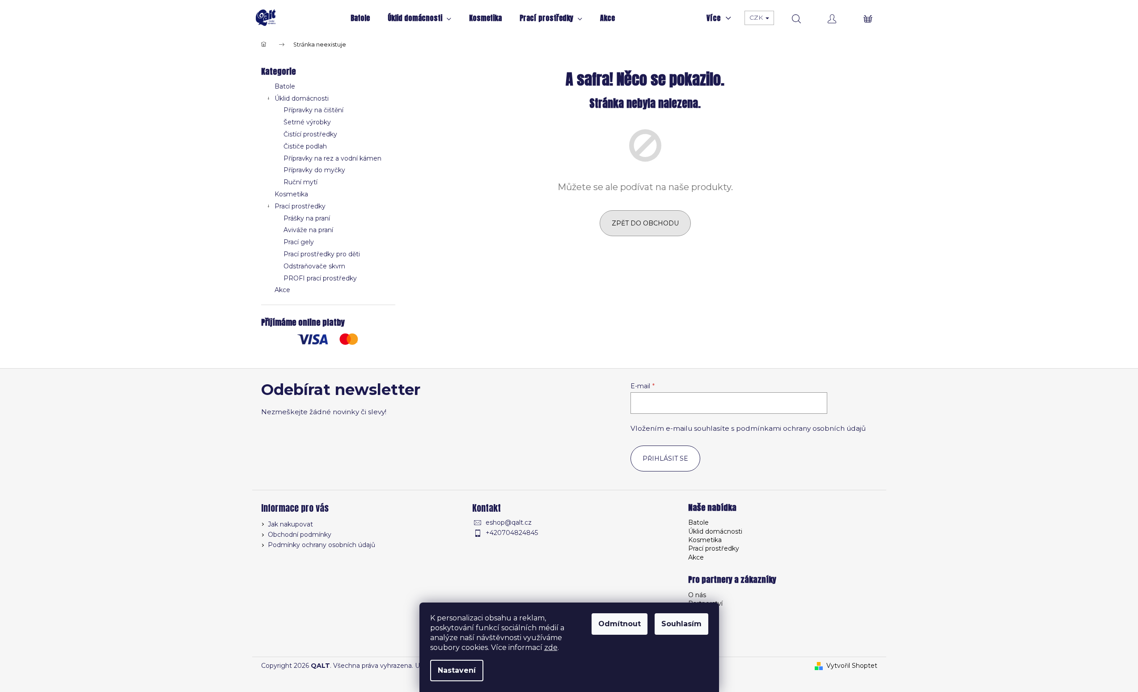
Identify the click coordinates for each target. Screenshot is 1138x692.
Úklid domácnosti (302, 98)
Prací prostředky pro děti (321, 254)
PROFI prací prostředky (320, 278)
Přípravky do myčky (314, 170)
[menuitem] (360, 18)
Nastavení (457, 670)
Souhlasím (681, 624)
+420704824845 (512, 533)
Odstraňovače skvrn (314, 266)
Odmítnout (619, 624)
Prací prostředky (300, 206)
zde (551, 647)
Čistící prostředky (310, 134)
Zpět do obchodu (645, 223)
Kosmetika (291, 194)
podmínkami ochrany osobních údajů (801, 428)
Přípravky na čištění (313, 110)
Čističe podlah (305, 146)
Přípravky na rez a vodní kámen (332, 158)
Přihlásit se (665, 458)
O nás (697, 595)
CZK (757, 17)
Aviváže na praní (308, 230)
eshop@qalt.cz (509, 522)
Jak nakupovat (290, 524)
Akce (282, 290)
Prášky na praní (306, 218)
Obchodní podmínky (299, 535)
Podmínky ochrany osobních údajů (321, 545)
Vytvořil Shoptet (851, 666)
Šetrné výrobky (307, 122)
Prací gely (298, 242)
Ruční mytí (300, 182)
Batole (285, 86)
